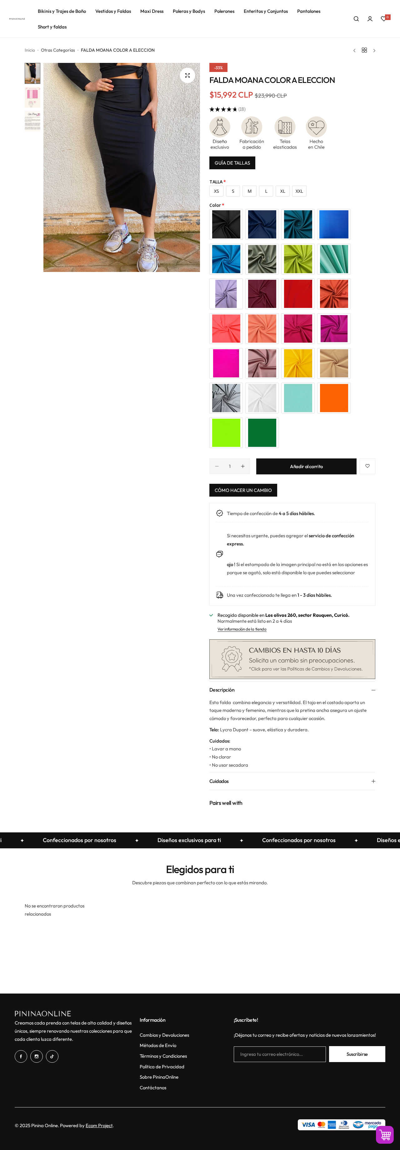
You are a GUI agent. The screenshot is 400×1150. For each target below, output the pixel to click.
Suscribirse (357, 1054)
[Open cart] (385, 1135)
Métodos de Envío (158, 1045)
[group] (121, 167)
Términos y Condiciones (163, 1056)
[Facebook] (21, 1056)
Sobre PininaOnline (159, 1077)
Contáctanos (153, 1088)
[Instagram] (36, 1056)
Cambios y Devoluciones (164, 1035)
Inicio (30, 50)
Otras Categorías (58, 50)
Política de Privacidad (162, 1067)
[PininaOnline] (17, 19)
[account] (370, 19)
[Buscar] (356, 19)
